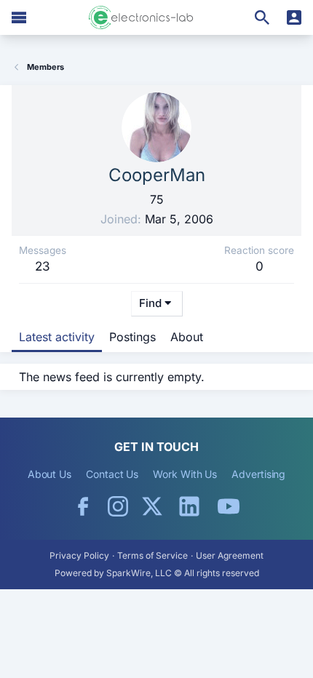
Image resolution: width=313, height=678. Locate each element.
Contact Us (112, 474)
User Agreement (230, 555)
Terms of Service (152, 555)
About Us (49, 474)
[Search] (262, 17)
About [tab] (186, 337)
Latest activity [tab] (57, 337)
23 (42, 266)
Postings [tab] (132, 337)
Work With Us (185, 474)
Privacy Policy (79, 555)
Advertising (258, 474)
